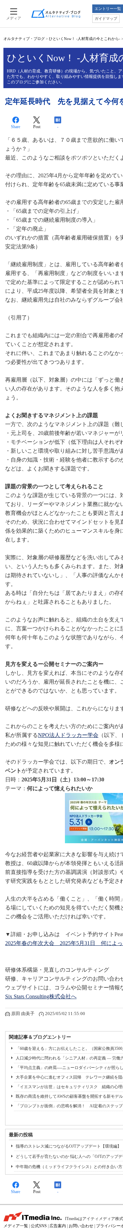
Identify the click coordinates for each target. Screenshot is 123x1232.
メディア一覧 (15, 1225)
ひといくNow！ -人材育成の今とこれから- (84, 39)
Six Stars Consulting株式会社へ (41, 996)
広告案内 (58, 1225)
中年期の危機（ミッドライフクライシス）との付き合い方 (69, 1166)
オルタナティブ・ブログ (24, 39)
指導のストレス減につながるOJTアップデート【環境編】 (68, 1146)
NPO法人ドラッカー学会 (68, 735)
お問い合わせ (81, 1225)
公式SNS (39, 1225)
